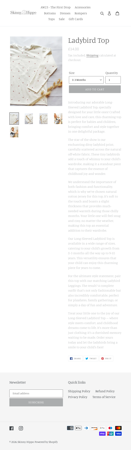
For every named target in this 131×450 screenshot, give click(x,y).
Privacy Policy (77, 397)
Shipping (92, 55)
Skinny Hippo (26, 442)
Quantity (111, 73)
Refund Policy (105, 391)
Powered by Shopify (46, 442)
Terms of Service (103, 397)
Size (72, 73)
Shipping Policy (79, 391)
